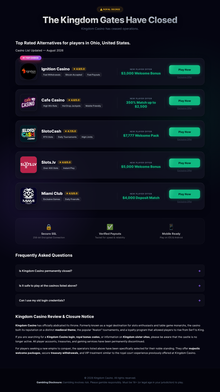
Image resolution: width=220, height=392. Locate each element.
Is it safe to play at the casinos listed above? (48, 285)
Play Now (184, 69)
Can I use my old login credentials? (42, 300)
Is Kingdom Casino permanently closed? (45, 271)
